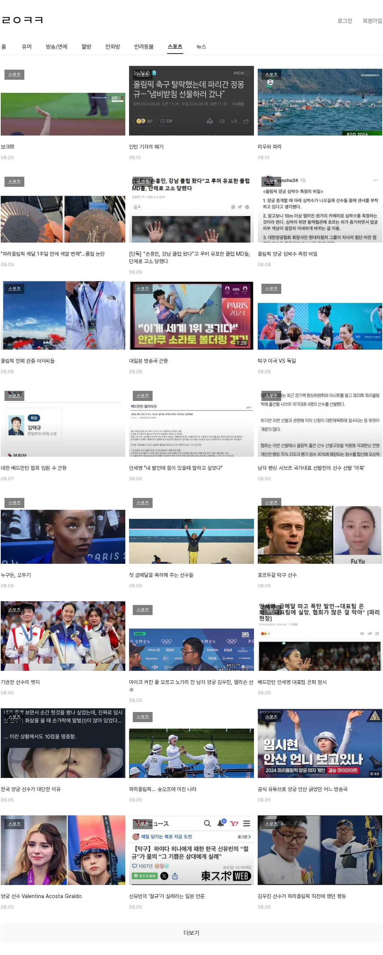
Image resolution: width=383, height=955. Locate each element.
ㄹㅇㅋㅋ (22, 20)
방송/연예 (56, 46)
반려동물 (144, 46)
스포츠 (175, 46)
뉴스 (201, 46)
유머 (27, 46)
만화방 (112, 46)
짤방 (86, 46)
